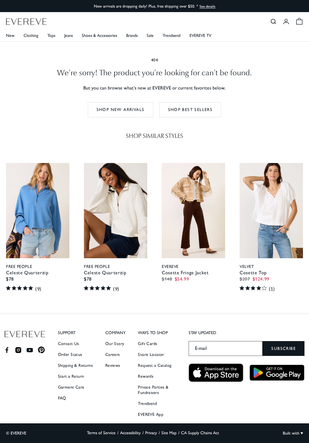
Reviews (112, 365)
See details (207, 6)
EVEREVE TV (200, 35)
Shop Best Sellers (190, 109)
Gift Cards (147, 343)
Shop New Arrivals (121, 109)
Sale (150, 35)
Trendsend (171, 35)
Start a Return (71, 376)
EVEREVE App (150, 414)
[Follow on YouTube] (29, 350)
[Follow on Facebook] (6, 350)
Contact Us (68, 343)
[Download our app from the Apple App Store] (216, 372)
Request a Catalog (154, 365)
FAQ (62, 398)
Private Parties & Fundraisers (153, 390)
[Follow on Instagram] (18, 350)
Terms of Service (101, 432)
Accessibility (130, 432)
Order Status (70, 354)
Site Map (169, 432)
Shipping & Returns (75, 365)
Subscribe (283, 348)
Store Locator (151, 354)
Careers (112, 354)
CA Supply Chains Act (200, 432)
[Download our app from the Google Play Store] (277, 373)
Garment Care (71, 387)
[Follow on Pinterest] (41, 350)
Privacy (151, 432)
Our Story (114, 343)
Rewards (145, 376)
